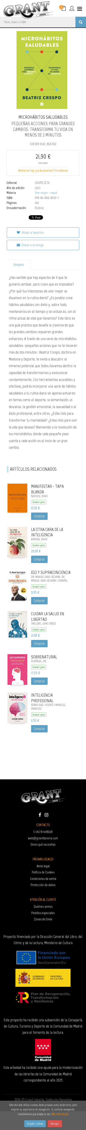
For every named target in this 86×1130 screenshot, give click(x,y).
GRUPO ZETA (42, 183)
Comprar (39, 516)
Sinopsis (18, 265)
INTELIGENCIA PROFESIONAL (42, 697)
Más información (60, 1114)
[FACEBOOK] (39, 814)
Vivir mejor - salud (46, 193)
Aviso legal (43, 866)
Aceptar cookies (35, 1123)
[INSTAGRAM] (46, 814)
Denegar (54, 1123)
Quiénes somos (43, 906)
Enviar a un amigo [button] (32, 245)
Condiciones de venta (43, 879)
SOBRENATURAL (44, 657)
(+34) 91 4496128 (43, 832)
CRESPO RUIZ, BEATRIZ (43, 144)
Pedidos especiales (43, 913)
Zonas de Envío (43, 919)
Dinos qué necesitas (43, 844)
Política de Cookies (43, 872)
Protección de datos (43, 885)
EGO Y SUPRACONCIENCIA (51, 572)
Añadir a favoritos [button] (32, 232)
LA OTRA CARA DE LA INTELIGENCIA (47, 532)
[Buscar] (80, 22)
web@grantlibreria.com (43, 838)
